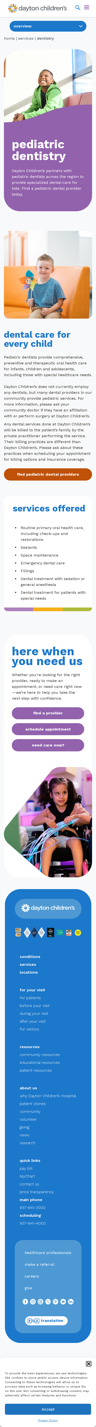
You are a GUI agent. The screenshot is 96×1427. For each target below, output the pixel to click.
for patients (30, 997)
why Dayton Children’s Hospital (48, 1095)
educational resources (40, 1062)
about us (28, 1088)
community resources (40, 1054)
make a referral (39, 1264)
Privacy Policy (48, 1420)
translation (52, 1320)
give (28, 1288)
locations (29, 972)
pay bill (26, 1168)
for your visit (32, 990)
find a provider (48, 713)
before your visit (34, 1005)
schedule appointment (48, 729)
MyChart (27, 1176)
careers (32, 1276)
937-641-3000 (33, 1207)
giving (24, 1127)
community (30, 1111)
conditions (30, 956)
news (24, 1135)
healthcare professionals (48, 1252)
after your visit (33, 1021)
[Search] (77, 7)
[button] (88, 1363)
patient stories (33, 1103)
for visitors (29, 1029)
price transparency (37, 1192)
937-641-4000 (33, 1223)
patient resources (36, 1070)
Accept (48, 1409)
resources (30, 1046)
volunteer (28, 1119)
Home (9, 38)
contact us (29, 1184)
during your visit (34, 1013)
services (25, 38)
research (27, 1143)
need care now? (48, 745)
